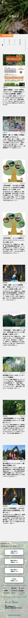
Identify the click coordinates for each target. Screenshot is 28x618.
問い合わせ (21, 588)
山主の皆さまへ (14, 590)
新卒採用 (21, 594)
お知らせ (5, 87)
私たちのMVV (7, 593)
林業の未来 (13, 588)
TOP (5, 588)
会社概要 (6, 590)
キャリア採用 (22, 592)
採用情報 (5, 282)
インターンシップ (7, 183)
